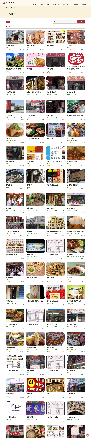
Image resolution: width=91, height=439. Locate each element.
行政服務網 (84, 4)
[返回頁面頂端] (87, 437)
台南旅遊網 (8, 3)
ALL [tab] (8, 22)
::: (75, 1)
